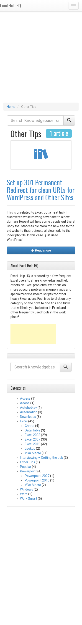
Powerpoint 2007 (37, 476)
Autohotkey (28, 407)
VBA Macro (33, 453)
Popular (25, 467)
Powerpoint (28, 471)
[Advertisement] (41, 59)
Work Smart (28, 498)
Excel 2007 (32, 439)
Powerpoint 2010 (37, 480)
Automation (28, 412)
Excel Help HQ (10, 5)
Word (24, 494)
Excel (24, 421)
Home (11, 106)
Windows (26, 489)
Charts (29, 426)
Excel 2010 (32, 444)
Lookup (30, 448)
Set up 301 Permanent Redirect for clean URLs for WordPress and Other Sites (40, 189)
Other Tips (27, 462)
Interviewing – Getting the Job (41, 457)
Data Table (32, 430)
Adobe (25, 403)
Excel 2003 (32, 435)
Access (25, 398)
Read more (42, 250)
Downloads (28, 416)
